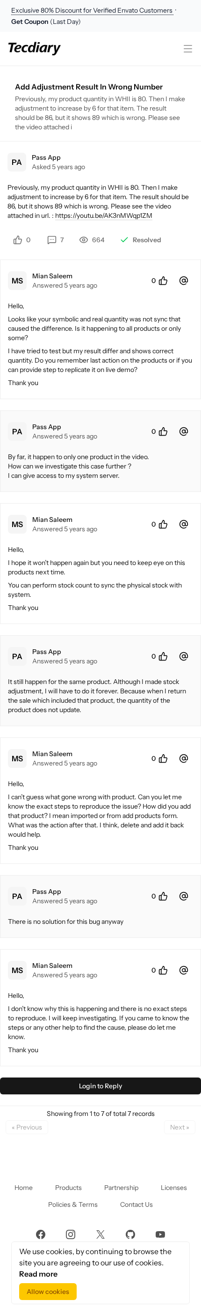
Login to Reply (100, 1086)
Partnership (121, 1187)
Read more (38, 1273)
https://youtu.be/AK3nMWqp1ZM (103, 215)
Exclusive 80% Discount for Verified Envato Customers (92, 10)
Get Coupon (30, 21)
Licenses (174, 1187)
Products (68, 1187)
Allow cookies (48, 1291)
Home (23, 1187)
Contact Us (136, 1204)
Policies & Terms (73, 1204)
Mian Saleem (52, 276)
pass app (46, 157)
